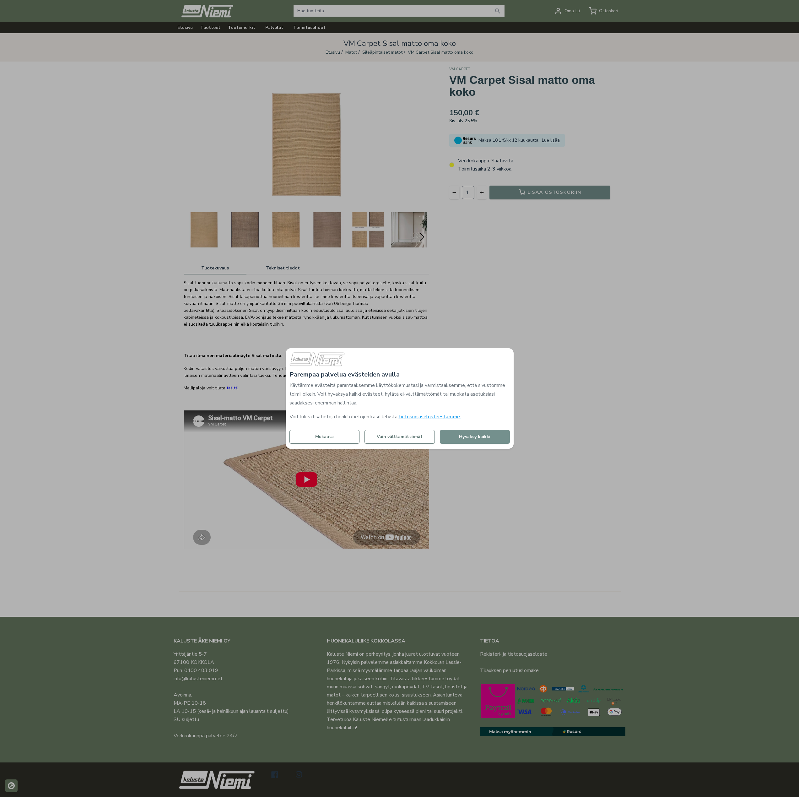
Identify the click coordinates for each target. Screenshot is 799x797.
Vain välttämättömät (400, 437)
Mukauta (324, 437)
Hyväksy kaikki (474, 437)
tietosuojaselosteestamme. (430, 416)
